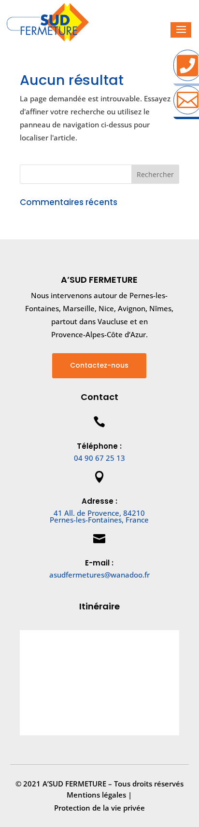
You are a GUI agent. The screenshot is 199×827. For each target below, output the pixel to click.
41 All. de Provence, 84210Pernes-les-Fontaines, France (99, 516)
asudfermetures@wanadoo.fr (99, 574)
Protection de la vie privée (99, 808)
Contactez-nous (99, 365)
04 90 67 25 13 (99, 458)
